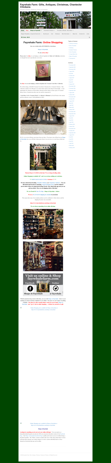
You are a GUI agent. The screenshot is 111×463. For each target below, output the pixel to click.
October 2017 (71, 75)
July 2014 (71, 118)
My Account (46, 34)
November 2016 (72, 88)
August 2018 (71, 71)
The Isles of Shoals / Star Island (64, 30)
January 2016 (71, 94)
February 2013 (72, 147)
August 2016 (71, 92)
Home (22, 30)
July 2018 (71, 73)
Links (88, 34)
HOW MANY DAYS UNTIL (43, 179)
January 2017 (71, 84)
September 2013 (72, 132)
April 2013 (71, 143)
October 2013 (71, 130)
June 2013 (71, 139)
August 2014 (71, 115)
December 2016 (72, 86)
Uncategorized (72, 58)
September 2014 (72, 113)
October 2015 (71, 99)
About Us (75, 34)
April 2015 (71, 105)
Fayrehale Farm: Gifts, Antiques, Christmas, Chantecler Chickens (51, 6)
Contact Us (81, 34)
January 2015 (71, 109)
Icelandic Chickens (42, 183)
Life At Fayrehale (72, 52)
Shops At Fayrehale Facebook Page (34, 435)
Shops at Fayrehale (35, 30)
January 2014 (71, 126)
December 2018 (72, 69)
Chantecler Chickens (49, 30)
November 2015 (72, 96)
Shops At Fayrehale (43, 49)
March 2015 (71, 107)
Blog (27, 30)
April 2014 (71, 122)
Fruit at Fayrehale (72, 45)
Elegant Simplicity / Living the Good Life (30, 34)
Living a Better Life (73, 54)
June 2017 (71, 79)
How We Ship (39, 191)
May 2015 (71, 103)
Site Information (65, 34)
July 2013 (71, 137)
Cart (52, 34)
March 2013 (71, 145)
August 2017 (71, 77)
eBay (23, 83)
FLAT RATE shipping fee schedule (42, 194)
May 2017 (71, 82)
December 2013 (72, 128)
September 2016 (72, 90)
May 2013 (71, 141)
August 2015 (71, 101)
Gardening (71, 47)
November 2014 (72, 111)
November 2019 (72, 65)
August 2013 (71, 135)
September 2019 (72, 67)
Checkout (57, 34)
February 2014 (72, 124)
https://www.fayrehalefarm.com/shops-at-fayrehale (43, 203)
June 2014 (71, 120)
